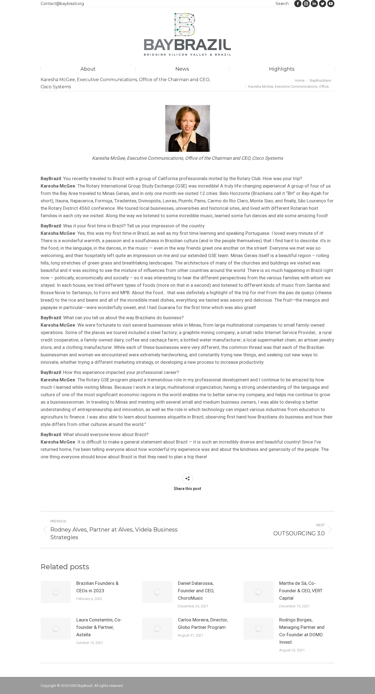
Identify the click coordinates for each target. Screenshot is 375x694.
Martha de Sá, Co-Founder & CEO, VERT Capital (301, 590)
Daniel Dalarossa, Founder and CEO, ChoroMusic (196, 590)
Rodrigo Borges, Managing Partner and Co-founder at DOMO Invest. (301, 631)
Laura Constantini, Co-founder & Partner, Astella (99, 627)
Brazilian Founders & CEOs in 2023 (97, 586)
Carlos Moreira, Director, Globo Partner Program (203, 623)
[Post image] (56, 592)
